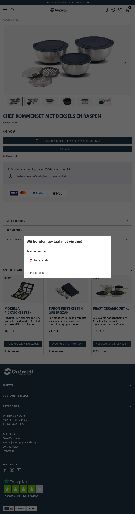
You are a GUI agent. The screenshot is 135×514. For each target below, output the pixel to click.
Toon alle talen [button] (35, 272)
